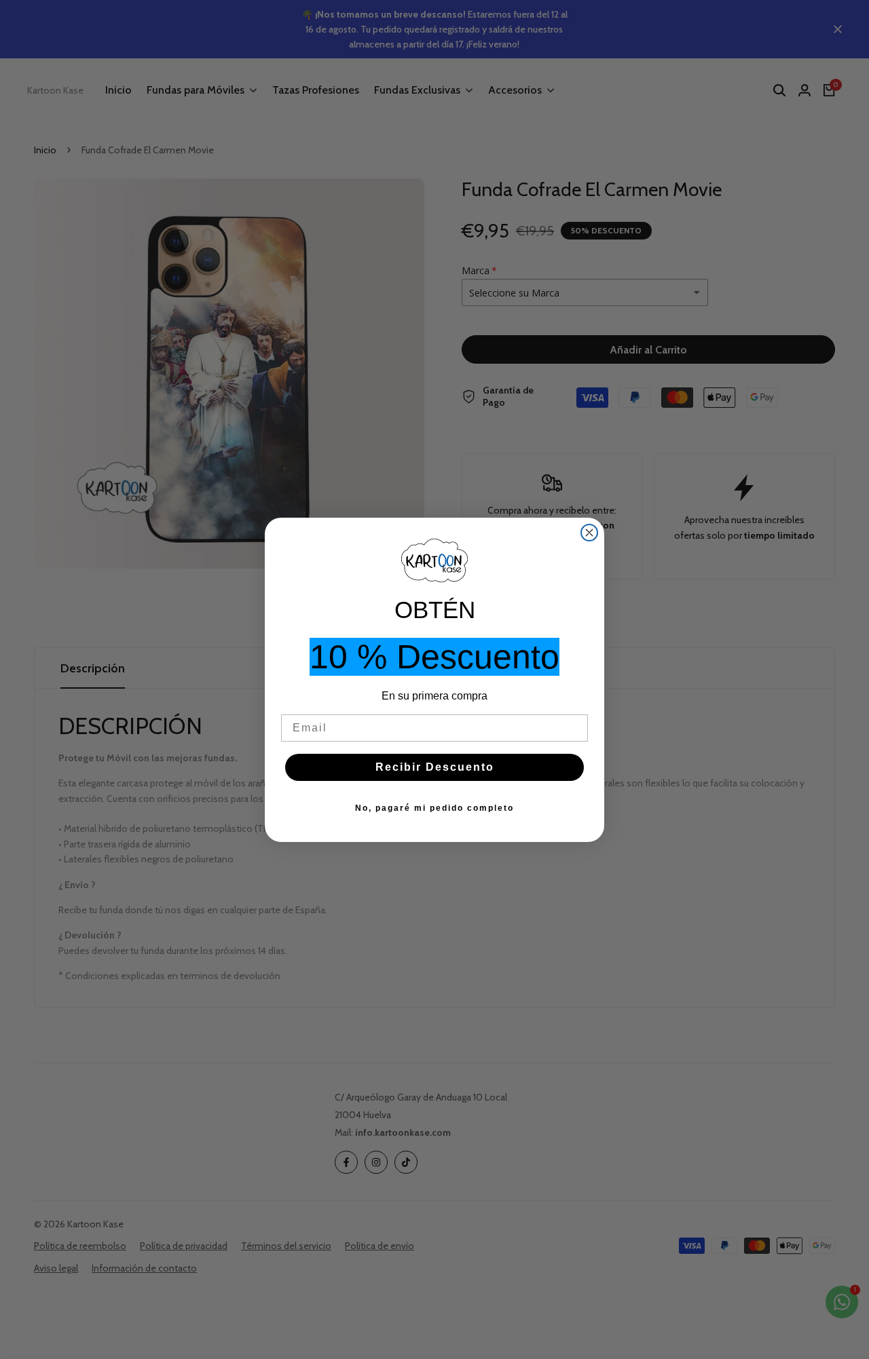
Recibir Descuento (434, 767)
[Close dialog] (589, 532)
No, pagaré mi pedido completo (434, 808)
